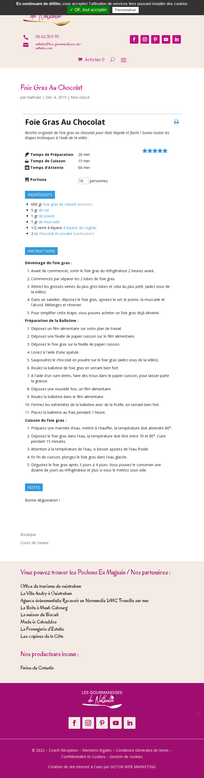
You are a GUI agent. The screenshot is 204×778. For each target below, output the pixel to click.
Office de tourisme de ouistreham (50, 586)
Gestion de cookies (126, 756)
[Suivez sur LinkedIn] (176, 39)
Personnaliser (125, 10)
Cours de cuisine (34, 542)
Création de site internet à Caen (75, 766)
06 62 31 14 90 (47, 36)
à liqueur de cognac (80, 227)
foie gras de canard (59, 204)
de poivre (47, 215)
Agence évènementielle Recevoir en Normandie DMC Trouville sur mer (84, 600)
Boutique (28, 534)
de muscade (49, 221)
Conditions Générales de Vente (142, 750)
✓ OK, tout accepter (88, 9)
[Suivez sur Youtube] (166, 39)
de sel (44, 210)
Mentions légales (97, 750)
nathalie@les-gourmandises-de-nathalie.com (59, 46)
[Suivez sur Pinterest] (155, 39)
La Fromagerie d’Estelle (42, 629)
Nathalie (34, 97)
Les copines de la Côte (41, 636)
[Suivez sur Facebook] (134, 39)
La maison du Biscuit (39, 614)
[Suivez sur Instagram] (145, 39)
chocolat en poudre (56, 233)
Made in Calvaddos (38, 621)
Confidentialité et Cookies (83, 756)
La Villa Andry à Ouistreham (46, 593)
